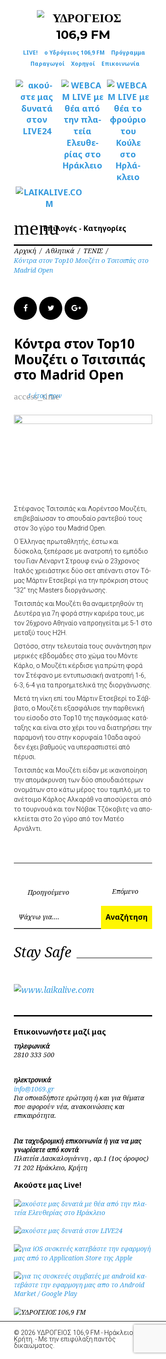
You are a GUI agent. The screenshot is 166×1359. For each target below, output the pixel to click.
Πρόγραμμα (128, 52)
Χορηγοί (83, 64)
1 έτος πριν (45, 395)
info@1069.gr (34, 1089)
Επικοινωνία (120, 64)
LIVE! (30, 52)
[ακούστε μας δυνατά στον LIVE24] (37, 108)
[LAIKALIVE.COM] (37, 198)
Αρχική (25, 250)
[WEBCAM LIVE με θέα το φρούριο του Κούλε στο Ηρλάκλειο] (128, 131)
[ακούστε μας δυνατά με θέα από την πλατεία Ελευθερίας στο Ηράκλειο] (83, 1212)
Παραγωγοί (47, 64)
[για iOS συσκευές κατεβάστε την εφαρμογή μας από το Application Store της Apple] (83, 1257)
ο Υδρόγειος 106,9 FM (74, 52)
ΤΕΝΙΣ (92, 250)
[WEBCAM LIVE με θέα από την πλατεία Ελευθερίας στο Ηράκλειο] (82, 125)
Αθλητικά (59, 250)
